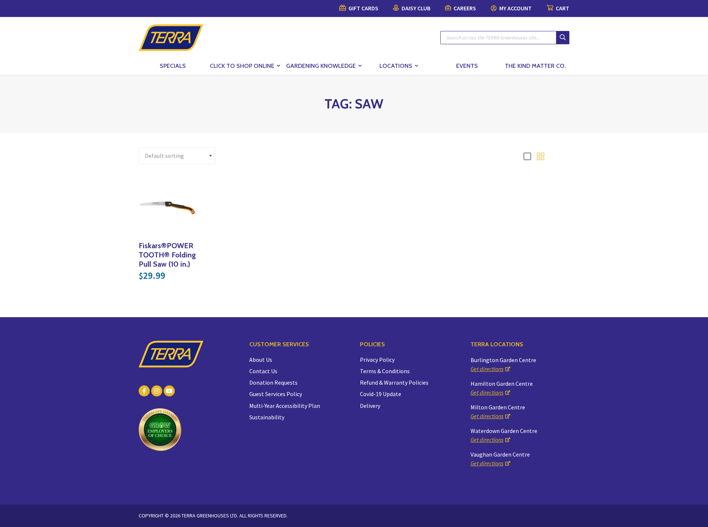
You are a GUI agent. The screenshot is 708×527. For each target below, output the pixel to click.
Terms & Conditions (385, 371)
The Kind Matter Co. (535, 65)
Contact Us (263, 371)
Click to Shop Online (242, 65)
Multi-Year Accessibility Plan (284, 405)
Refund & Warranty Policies (394, 382)
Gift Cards (362, 8)
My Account (515, 8)
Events (467, 65)
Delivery (370, 405)
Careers (464, 8)
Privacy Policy (377, 359)
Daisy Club (415, 8)
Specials (173, 65)
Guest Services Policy (275, 394)
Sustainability (266, 417)
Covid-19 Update (380, 394)
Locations (395, 65)
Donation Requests (273, 382)
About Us (260, 359)
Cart (562, 8)
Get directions (487, 368)
